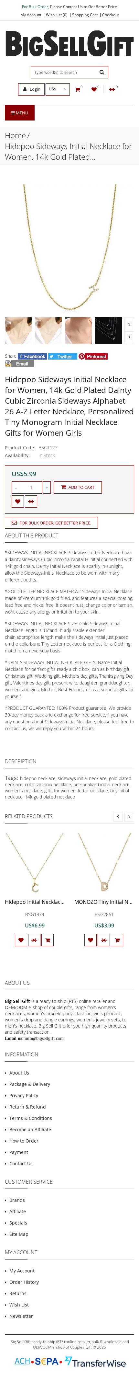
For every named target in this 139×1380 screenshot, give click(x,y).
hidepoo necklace (38, 778)
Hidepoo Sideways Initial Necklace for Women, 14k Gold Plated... (68, 151)
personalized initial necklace (101, 784)
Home (15, 135)
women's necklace (23, 791)
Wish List (19, 1305)
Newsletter (21, 1316)
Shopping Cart (85, 15)
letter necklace (93, 791)
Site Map (18, 1234)
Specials (18, 1223)
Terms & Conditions (30, 1118)
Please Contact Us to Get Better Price (83, 6)
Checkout (110, 15)
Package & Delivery (29, 1084)
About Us (19, 1073)
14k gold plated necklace (50, 797)
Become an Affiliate (30, 1129)
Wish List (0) (57, 15)
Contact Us (21, 1163)
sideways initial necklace (82, 778)
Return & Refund (27, 1107)
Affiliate (17, 1211)
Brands (17, 1200)
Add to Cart (81, 487)
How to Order (23, 1141)
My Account (30, 15)
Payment (18, 1152)
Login (34, 89)
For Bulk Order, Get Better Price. (54, 523)
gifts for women (60, 791)
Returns (18, 1293)
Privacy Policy (23, 1095)
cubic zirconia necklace (48, 784)
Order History (24, 1282)
